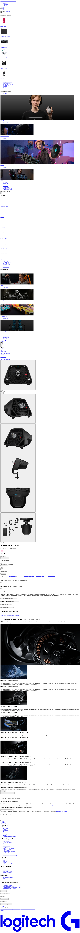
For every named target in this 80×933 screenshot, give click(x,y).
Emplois (4, 829)
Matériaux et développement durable (7, 601)
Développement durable (7, 833)
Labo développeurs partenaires (9, 886)
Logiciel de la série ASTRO (8, 863)
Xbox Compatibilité (4, 557)
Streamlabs (5, 861)
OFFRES (2, 341)
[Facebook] (3, 819)
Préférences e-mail (6, 878)
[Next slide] (4, 791)
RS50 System (31, 576)
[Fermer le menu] (1, 12)
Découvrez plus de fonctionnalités (7, 793)
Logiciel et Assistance (5, 607)
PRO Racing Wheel (40, 576)
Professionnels (6, 4)
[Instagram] (1, 819)
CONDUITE (3, 351)
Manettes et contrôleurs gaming (9, 851)
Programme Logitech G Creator (9, 888)
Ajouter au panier (4, 565)
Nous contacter (6, 870)
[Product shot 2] (18, 408)
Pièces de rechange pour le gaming (10, 855)
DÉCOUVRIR (3, 191)
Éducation (5, 5)
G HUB (4, 860)
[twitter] (2, 819)
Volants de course (6, 846)
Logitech (4, 3)
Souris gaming (6, 841)
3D (2, 393)
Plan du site (32, 909)
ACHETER (3, 11)
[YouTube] (5, 819)
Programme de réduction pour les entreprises (11, 887)
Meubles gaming (6, 852)
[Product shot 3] (18, 438)
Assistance (2, 7)
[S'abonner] (13, 810)
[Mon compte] (1, 346)
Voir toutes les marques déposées (48, 804)
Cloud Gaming (6, 850)
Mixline (4, 862)
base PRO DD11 (51, 576)
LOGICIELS (3, 340)
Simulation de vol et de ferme (9, 848)
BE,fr (3, 8)
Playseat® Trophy (12, 576)
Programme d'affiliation (7, 885)
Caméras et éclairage (7, 849)
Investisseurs (5, 830)
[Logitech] (2, 10)
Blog (4, 831)
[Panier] (1, 347)
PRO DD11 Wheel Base (5, 353)
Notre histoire (5, 828)
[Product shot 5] (18, 497)
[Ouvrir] (3, 347)
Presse (4, 832)
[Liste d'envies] (1, 344)
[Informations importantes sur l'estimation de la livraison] (1, 582)
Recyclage (5, 835)
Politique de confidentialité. (61, 811)
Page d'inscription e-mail (8, 877)
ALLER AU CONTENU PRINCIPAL (8, 1)
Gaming (2, 348)
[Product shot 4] (18, 468)
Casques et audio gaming (8, 844)
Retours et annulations (7, 872)
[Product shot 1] (18, 375)
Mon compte (5, 879)
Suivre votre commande (7, 871)
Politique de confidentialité (15, 909)
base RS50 (26, 576)
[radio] (1, 563)
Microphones (5, 847)
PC (1, 556)
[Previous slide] (1, 791)
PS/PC (4, 556)
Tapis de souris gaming (7, 842)
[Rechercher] (1, 343)
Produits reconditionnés (7, 853)
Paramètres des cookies (25, 909)
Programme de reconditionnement (9, 836)
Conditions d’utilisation (5, 909)
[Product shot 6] (18, 527)
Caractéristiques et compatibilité (7, 598)
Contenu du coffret (4, 604)
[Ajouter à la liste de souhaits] (1, 390)
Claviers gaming (6, 843)
